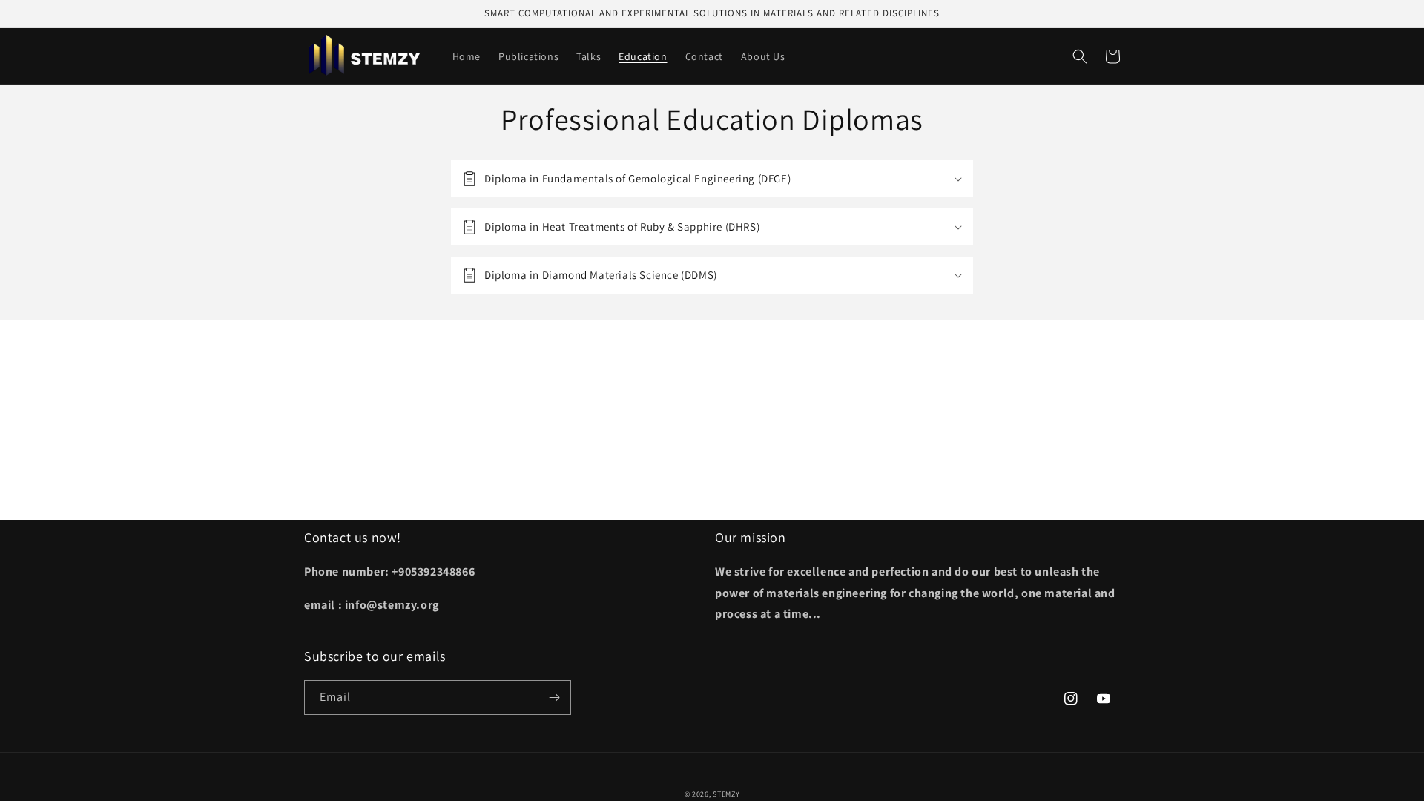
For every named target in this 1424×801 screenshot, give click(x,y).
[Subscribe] (554, 697)
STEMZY (726, 794)
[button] (1080, 56)
